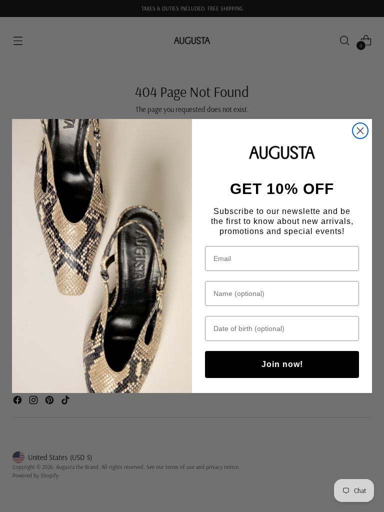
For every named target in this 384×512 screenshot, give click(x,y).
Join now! (282, 364)
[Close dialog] (360, 130)
